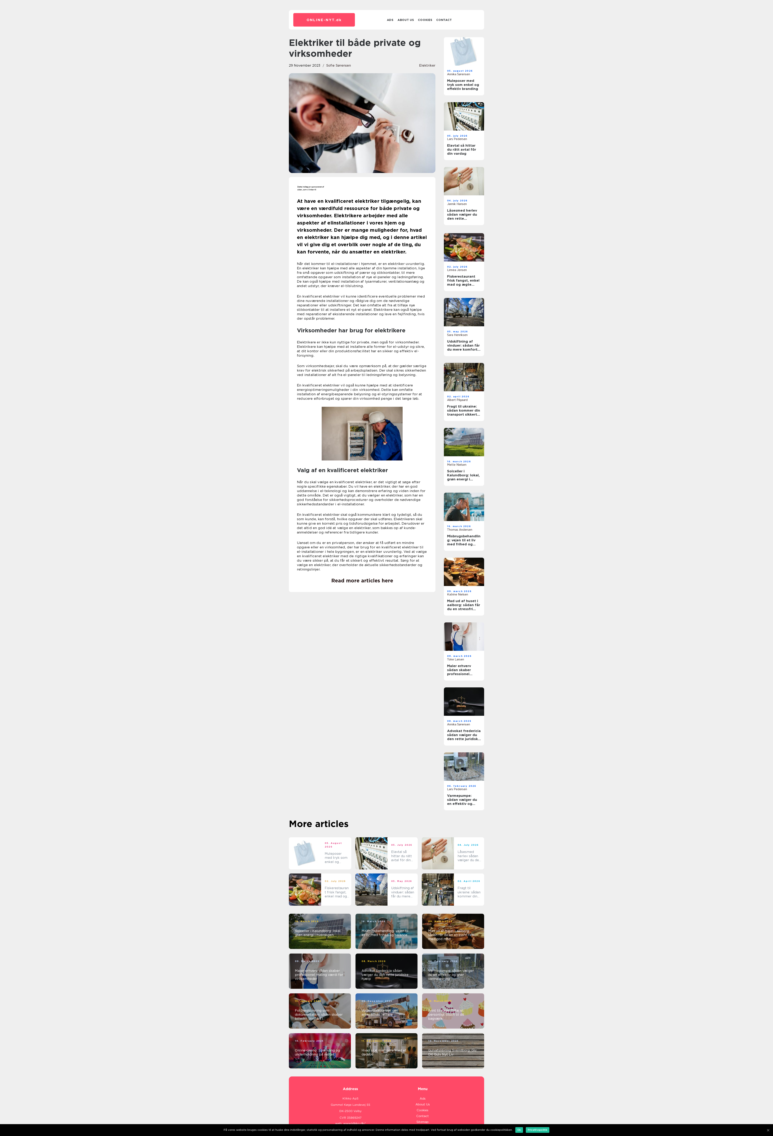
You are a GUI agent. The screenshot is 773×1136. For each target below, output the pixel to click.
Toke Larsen (455, 659)
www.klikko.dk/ (354, 1123)
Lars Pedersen (457, 139)
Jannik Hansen (457, 204)
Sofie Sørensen (338, 65)
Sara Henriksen (457, 335)
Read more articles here (362, 581)
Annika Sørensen (458, 74)
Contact (444, 20)
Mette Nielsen (456, 464)
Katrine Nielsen (457, 594)
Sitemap (422, 1122)
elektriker (427, 65)
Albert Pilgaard (457, 400)
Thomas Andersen (459, 529)
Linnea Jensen (457, 270)
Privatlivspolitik (537, 1129)
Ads (390, 20)
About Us (406, 20)
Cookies (425, 20)
